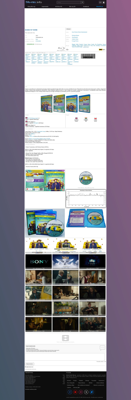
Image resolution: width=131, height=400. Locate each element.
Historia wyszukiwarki (99, 385)
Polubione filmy (70, 385)
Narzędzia (93, 380)
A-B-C (30, 135)
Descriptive (36, 123)
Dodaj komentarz (29, 363)
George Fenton (75, 41)
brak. (37, 39)
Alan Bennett (75, 37)
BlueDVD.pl (99, 6)
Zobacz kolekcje (100, 382)
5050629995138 (30, 44)
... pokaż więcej (86, 46)
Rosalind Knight (78, 46)
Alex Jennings (96, 45)
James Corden (91, 44)
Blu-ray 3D (72, 6)
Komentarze (101, 380)
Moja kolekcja (81, 382)
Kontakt (69, 380)
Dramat (68, 29)
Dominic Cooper (83, 44)
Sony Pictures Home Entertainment (79, 32)
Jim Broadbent (98, 44)
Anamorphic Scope (41, 131)
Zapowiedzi (45, 6)
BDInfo (90, 382)
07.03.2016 (38, 41)
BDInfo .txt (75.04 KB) (34, 138)
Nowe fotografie (70, 382)
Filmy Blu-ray (31, 6)
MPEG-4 (33, 133)
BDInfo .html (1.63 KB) (45, 138)
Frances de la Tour (88, 45)
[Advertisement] (65, 17)
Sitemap (87, 380)
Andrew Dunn (75, 39)
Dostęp (75, 380)
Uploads (69, 387)
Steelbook (86, 6)
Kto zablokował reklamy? (84, 385)
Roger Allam (80, 45)
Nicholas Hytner (75, 35)
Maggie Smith (75, 44)
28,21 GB (32, 136)
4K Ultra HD (58, 6)
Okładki (81, 380)
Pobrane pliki (76, 387)
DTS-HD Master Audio (33, 118)
